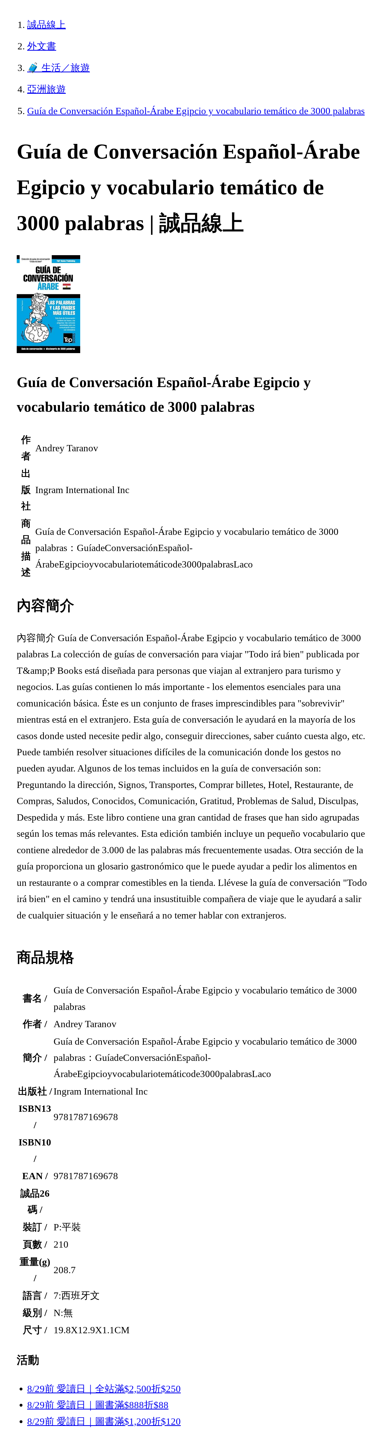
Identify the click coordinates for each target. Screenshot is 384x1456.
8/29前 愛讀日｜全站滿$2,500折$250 (104, 1388)
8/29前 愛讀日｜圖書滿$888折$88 (97, 1405)
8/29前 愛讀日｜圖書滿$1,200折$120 (104, 1421)
